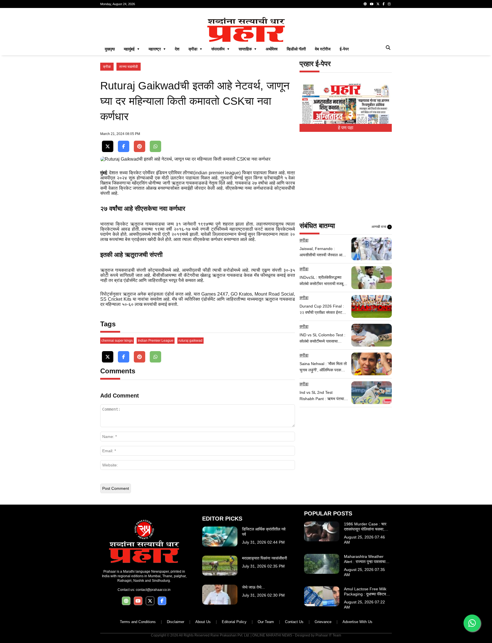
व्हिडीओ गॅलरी (296, 49)
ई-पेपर (344, 49)
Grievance (323, 622)
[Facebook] (384, 4)
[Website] (365, 4)
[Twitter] (378, 4)
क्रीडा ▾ (195, 49)
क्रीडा (107, 67)
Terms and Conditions (138, 622)
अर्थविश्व (272, 49)
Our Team (266, 622)
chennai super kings (117, 341)
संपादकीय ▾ (220, 49)
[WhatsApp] (155, 146)
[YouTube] (371, 4)
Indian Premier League (155, 341)
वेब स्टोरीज (323, 49)
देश (177, 49)
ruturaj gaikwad (190, 341)
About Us (203, 622)
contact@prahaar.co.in (153, 590)
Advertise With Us (357, 622)
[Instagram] (389, 4)
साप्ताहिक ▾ (248, 49)
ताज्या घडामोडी (128, 67)
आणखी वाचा (381, 227)
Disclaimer (175, 622)
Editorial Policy (234, 622)
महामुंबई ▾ (132, 49)
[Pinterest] (139, 146)
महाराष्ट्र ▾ (157, 49)
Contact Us (294, 622)
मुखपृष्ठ (110, 49)
